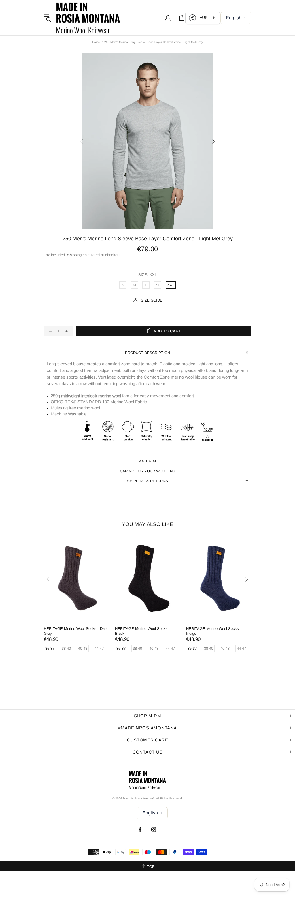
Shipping (74, 255)
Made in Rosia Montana (88, 17)
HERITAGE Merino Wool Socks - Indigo (213, 631)
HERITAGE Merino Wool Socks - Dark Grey (76, 631)
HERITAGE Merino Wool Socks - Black (142, 631)
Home (96, 42)
